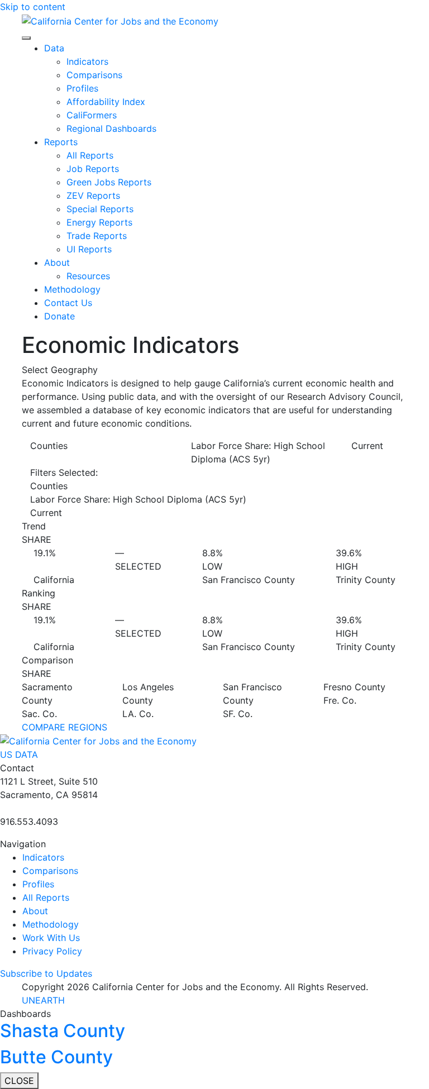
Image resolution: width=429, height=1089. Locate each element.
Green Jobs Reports (108, 182)
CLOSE (19, 1080)
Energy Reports (99, 222)
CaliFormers (91, 115)
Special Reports (100, 208)
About (57, 262)
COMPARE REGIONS (64, 727)
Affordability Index (105, 101)
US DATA (19, 754)
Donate (59, 316)
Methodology (72, 289)
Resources (88, 275)
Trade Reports (96, 235)
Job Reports (92, 168)
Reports (61, 141)
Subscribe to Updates (46, 973)
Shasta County (62, 1031)
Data (54, 48)
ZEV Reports (93, 195)
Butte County (56, 1057)
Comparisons (94, 74)
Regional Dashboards (111, 128)
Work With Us (51, 937)
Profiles (82, 88)
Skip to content (32, 6)
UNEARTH (43, 1000)
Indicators (87, 61)
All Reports (89, 155)
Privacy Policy (52, 951)
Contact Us (68, 302)
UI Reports (89, 249)
